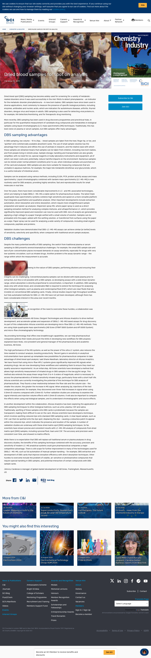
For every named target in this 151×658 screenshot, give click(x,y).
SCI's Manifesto (9, 602)
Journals (6, 589)
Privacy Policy (133, 631)
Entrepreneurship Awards (62, 612)
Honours (55, 593)
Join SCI (125, 107)
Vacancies (80, 602)
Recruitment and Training (38, 602)
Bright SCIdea (33, 589)
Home (4, 29)
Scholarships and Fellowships (58, 606)
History (79, 589)
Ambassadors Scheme (36, 585)
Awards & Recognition (78, 21)
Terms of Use (117, 631)
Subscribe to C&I (125, 98)
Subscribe (131, 591)
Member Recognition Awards (60, 598)
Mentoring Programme (37, 597)
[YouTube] (145, 581)
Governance (81, 593)
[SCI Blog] (138, 581)
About (106, 21)
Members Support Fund (37, 606)
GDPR (146, 631)
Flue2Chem (7, 597)
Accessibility (102, 631)
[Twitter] (112, 582)
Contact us (80, 597)
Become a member (84, 614)
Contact (143, 591)
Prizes (53, 620)
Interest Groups (52, 21)
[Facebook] (132, 581)
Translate (145, 610)
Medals (54, 585)
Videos (5, 606)
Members (138, 20)
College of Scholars (35, 593)
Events (41, 21)
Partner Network (118, 21)
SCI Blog (6, 593)
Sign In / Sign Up (83, 610)
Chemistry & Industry (17, 29)
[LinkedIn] (119, 581)
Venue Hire (94, 21)
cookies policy (59, 9)
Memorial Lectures (59, 589)
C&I (3, 585)
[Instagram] (126, 581)
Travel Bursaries (58, 616)
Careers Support (63, 21)
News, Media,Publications (26, 21)
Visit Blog (50, 480)
